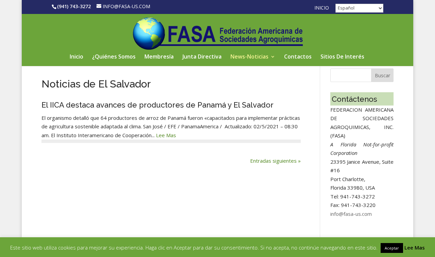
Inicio (321, 8)
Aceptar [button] (392, 248)
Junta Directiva (202, 57)
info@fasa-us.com (351, 213)
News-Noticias (249, 57)
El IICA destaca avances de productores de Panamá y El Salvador (157, 104)
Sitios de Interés (342, 57)
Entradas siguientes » (275, 160)
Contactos (298, 57)
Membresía (159, 57)
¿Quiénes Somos (114, 57)
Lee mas (165, 135)
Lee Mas (414, 247)
